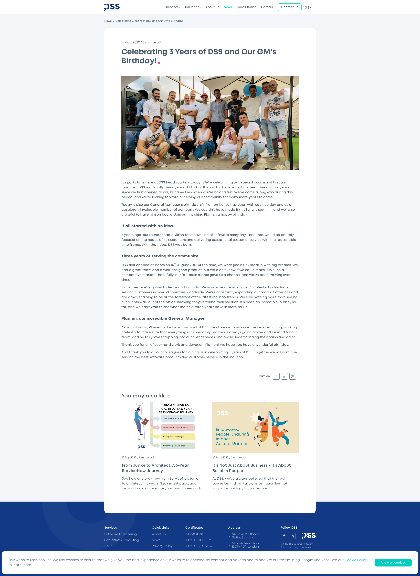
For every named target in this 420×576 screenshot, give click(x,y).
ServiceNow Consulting (121, 540)
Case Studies (246, 7)
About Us (212, 7)
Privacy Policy (162, 546)
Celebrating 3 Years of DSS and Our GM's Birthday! (149, 21)
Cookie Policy (356, 560)
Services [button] (172, 7)
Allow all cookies (393, 562)
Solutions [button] (192, 7)
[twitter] (292, 376)
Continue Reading (194, 495)
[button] (309, 7)
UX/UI (108, 546)
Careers (267, 7)
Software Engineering (120, 534)
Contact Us (289, 7)
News (228, 7)
